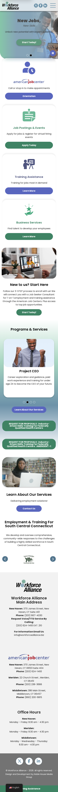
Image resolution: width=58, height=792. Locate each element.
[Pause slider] (53, 53)
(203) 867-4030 (33, 615)
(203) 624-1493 (24, 625)
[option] (29, 29)
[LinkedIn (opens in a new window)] (45, 6)
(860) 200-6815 (33, 697)
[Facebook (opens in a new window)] (41, 6)
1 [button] (27, 55)
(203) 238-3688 (33, 684)
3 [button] (31, 402)
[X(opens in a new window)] (36, 6)
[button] (53, 5)
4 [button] (34, 402)
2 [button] (31, 55)
